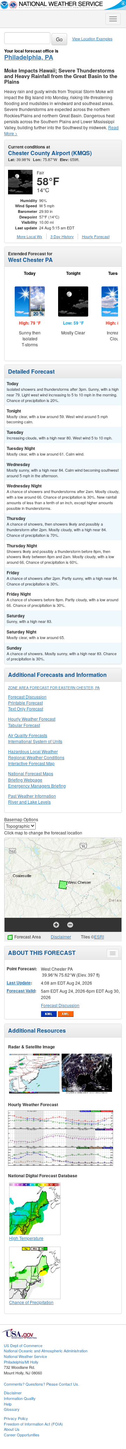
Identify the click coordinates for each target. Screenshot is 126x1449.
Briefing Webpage (25, 780)
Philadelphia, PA (28, 57)
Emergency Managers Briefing (37, 786)
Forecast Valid (21, 990)
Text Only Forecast (25, 709)
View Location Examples (92, 38)
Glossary (12, 1409)
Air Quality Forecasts (27, 735)
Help (8, 1404)
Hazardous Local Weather (33, 751)
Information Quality (20, 1398)
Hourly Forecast (96, 236)
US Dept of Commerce (23, 1345)
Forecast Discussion (27, 697)
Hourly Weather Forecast (31, 719)
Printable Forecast (25, 703)
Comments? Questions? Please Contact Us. (41, 1384)
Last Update (19, 982)
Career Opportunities (22, 1434)
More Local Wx (29, 236)
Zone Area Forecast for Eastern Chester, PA (54, 687)
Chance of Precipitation (31, 1302)
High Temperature (26, 1238)
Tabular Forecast (24, 725)
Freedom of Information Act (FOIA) (33, 1424)
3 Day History (62, 236)
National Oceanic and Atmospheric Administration (46, 1350)
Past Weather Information (32, 796)
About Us (12, 1429)
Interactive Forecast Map (31, 763)
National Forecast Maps (30, 773)
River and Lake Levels (29, 802)
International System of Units (35, 741)
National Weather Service (25, 1356)
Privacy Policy (16, 1418)
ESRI (99, 937)
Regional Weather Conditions (36, 757)
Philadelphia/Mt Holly (21, 1362)
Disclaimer (61, 937)
